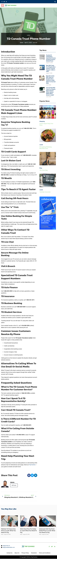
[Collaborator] (47, 229)
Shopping (42, 121)
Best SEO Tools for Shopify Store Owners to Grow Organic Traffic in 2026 (51, 68)
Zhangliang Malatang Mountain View (45, 147)
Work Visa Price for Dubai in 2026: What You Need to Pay (28, 530)
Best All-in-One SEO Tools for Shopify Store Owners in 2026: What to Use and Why (50, 79)
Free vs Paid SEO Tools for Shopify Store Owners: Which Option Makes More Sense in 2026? (50, 91)
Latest (28, 35)
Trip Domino (32, 464)
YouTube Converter (45, 192)
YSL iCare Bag (43, 170)
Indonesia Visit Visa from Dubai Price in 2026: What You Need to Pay (47, 530)
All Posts (14, 485)
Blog (40, 168)
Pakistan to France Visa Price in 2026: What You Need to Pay (8, 530)
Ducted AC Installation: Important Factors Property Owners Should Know (51, 58)
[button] (55, 2)
